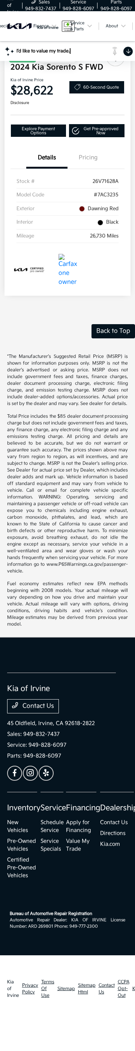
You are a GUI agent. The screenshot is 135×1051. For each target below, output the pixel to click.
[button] (97, 130)
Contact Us (37, 706)
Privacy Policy (30, 989)
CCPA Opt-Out (123, 988)
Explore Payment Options (38, 130)
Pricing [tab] (88, 157)
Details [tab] (47, 157)
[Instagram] (30, 773)
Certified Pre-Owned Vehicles (21, 868)
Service (53, 807)
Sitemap (66, 989)
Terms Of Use (47, 988)
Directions (113, 833)
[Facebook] (14, 773)
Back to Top (113, 331)
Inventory (23, 807)
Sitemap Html (87, 989)
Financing (83, 807)
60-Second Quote (101, 87)
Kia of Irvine (13, 988)
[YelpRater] (46, 773)
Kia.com (110, 844)
